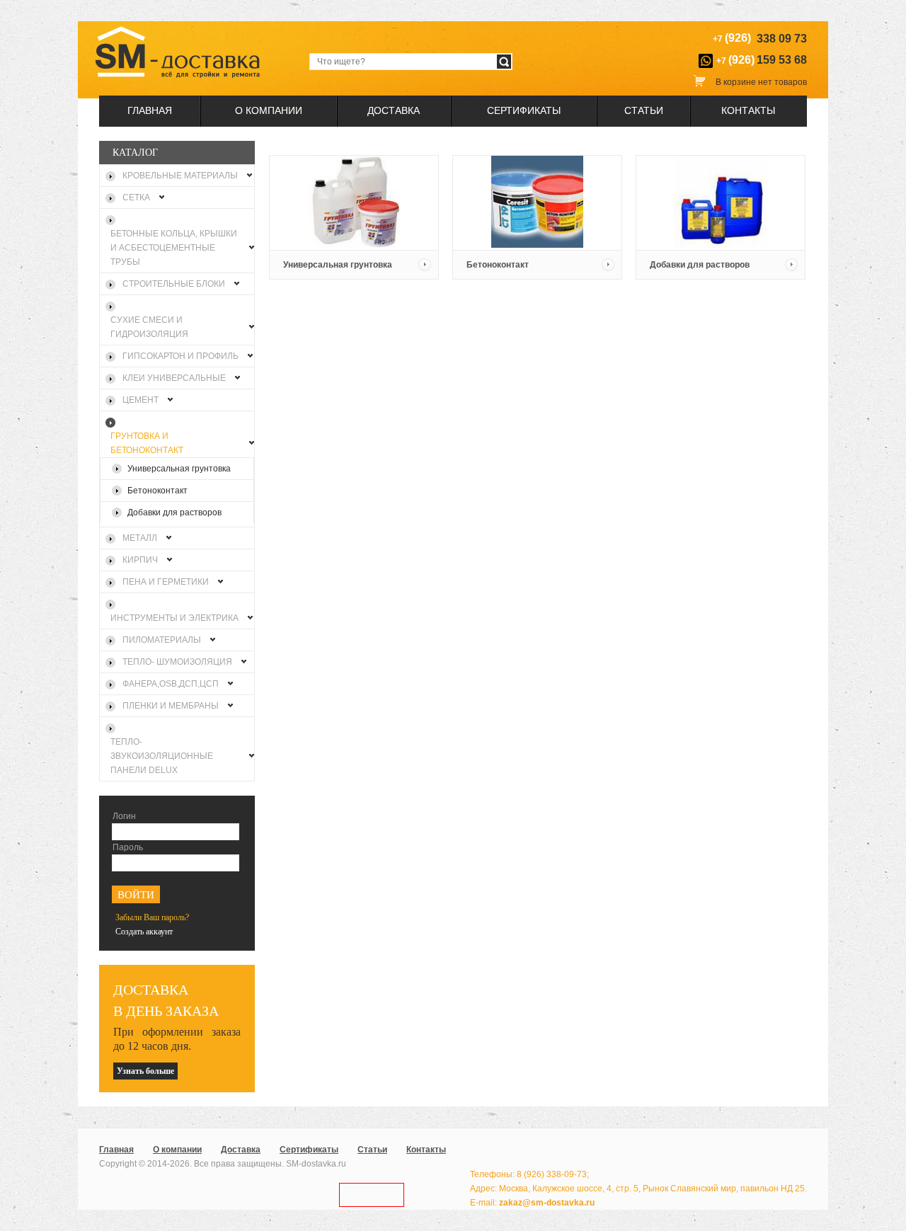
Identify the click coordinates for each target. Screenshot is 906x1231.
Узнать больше (145, 1071)
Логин (124, 816)
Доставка (393, 110)
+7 (761, 60)
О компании (268, 110)
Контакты (748, 110)
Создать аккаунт (144, 932)
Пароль (128, 847)
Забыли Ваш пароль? (152, 917)
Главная (149, 110)
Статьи (643, 110)
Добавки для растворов (700, 265)
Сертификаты (524, 110)
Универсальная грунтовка (337, 265)
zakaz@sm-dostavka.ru (547, 1203)
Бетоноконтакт (497, 265)
